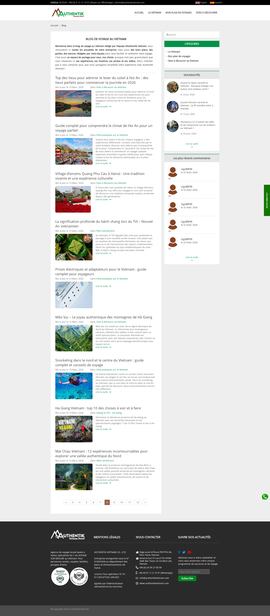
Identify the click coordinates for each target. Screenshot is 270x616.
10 (121, 502)
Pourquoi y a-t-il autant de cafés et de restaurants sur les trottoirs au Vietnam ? (197, 125)
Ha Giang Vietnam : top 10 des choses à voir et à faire (98, 408)
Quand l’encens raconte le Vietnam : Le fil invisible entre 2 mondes (196, 105)
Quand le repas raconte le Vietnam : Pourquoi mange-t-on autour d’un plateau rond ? (196, 86)
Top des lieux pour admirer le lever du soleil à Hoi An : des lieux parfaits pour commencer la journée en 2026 (101, 80)
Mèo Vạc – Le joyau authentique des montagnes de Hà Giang (103, 317)
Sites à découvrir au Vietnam (183, 60)
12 (138, 502)
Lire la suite (102, 106)
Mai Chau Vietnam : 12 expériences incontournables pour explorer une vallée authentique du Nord (101, 453)
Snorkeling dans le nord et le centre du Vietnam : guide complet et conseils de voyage (99, 362)
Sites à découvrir (206, 12)
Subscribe (187, 578)
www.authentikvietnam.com (154, 583)
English (203, 2)
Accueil (139, 12)
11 (129, 502)
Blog (64, 25)
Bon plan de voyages (179, 12)
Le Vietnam (154, 12)
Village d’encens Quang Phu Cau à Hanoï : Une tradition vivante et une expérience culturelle (100, 176)
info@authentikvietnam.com (131, 2)
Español (218, 2)
